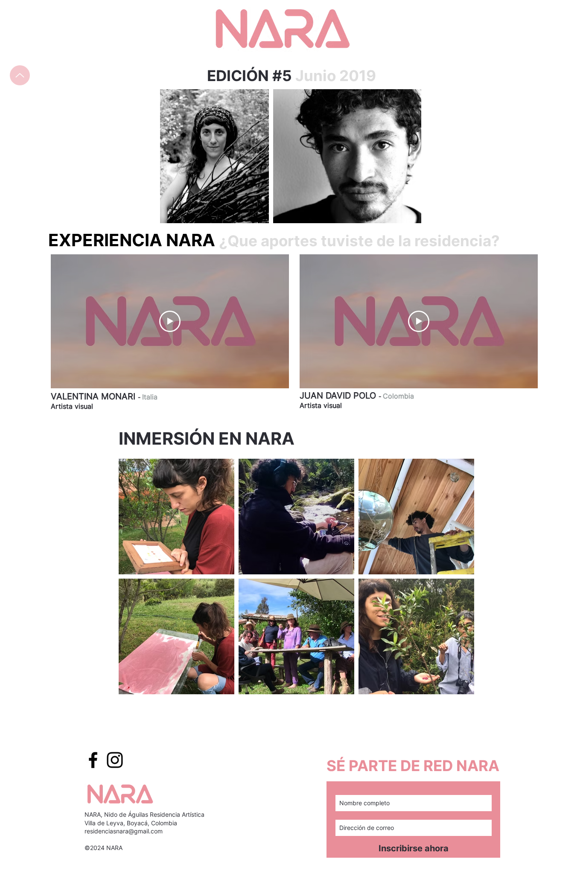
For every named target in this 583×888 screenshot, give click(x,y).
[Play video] (170, 321)
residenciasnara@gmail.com (124, 831)
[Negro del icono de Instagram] (114, 760)
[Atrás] (20, 75)
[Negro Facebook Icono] (93, 760)
